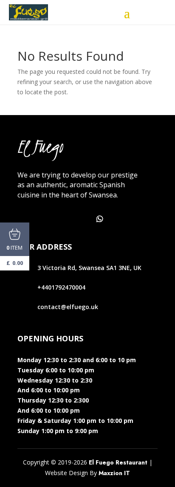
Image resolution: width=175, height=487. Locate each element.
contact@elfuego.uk (67, 307)
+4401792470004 (61, 287)
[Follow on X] (43, 219)
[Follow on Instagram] (62, 219)
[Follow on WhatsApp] (99, 219)
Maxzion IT (114, 473)
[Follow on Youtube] (81, 219)
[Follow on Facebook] (25, 219)
